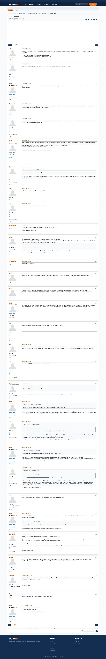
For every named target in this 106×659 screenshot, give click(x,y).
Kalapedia (39, 4)
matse (10, 273)
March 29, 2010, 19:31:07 (26, 188)
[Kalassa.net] (9, 132)
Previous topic (88, 19)
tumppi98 (11, 575)
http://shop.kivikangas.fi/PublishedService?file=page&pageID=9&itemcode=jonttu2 (38, 291)
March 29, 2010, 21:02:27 (26, 237)
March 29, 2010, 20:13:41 (26, 225)
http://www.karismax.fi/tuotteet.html (29, 609)
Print (96, 44)
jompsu (10, 237)
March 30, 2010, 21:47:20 (26, 447)
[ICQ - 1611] (9, 157)
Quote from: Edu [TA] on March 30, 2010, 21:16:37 (32, 450)
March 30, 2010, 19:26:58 (26, 323)
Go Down (10, 44)
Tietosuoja (77, 646)
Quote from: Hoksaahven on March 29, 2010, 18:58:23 (33, 169)
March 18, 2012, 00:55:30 (26, 534)
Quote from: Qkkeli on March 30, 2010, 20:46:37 (32, 424)
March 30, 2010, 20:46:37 (26, 401)
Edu (10, 119)
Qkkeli (10, 84)
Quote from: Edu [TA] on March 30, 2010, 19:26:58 (32, 404)
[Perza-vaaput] (9, 159)
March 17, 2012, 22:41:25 (26, 513)
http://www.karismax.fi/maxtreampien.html (30, 596)
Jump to (81, 630)
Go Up (9, 624)
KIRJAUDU (93, 4)
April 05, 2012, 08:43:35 (26, 557)
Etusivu (24, 4)
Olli (10, 345)
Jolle (10, 49)
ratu (10, 495)
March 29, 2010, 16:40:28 (26, 118)
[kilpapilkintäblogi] (9, 549)
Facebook (54, 4)
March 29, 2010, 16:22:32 (26, 83)
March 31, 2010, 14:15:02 (26, 467)
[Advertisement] (53, 32)
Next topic (95, 19)
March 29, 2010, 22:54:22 (26, 288)
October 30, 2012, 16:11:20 (27, 593)
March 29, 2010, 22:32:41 (26, 273)
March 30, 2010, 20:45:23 (26, 383)
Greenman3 (12, 104)
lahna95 (11, 557)
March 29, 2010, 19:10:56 (26, 166)
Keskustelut (31, 4)
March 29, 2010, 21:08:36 (26, 261)
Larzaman (11, 64)
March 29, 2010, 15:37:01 (26, 48)
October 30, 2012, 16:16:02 (27, 605)
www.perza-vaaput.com (46, 150)
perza (10, 140)
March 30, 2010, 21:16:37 (26, 421)
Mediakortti (77, 644)
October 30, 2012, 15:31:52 (27, 575)
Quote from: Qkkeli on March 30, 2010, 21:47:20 (32, 470)
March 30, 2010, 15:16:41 (26, 303)
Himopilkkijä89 (12, 534)
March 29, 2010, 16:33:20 (26, 103)
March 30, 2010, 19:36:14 (26, 344)
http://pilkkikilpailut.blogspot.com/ (28, 550)
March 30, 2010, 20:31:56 (26, 361)
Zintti (10, 383)
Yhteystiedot (78, 641)
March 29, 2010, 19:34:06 (26, 203)
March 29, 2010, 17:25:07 (26, 140)
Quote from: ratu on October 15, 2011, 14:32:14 (32, 521)
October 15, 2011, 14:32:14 (27, 495)
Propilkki (46, 4)
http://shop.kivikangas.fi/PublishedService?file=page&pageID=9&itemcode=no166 (59, 275)
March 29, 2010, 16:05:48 (26, 63)
